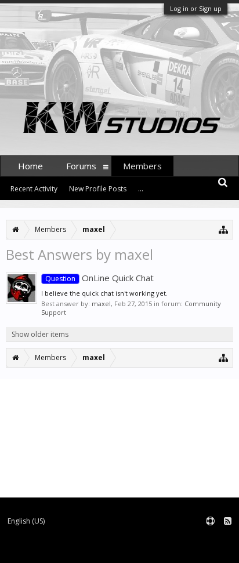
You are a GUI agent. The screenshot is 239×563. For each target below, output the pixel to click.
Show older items (40, 334)
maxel (101, 303)
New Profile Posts (97, 189)
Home (30, 166)
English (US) (26, 521)
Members (142, 166)
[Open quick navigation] (224, 229)
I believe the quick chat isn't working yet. (104, 293)
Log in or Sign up (196, 8)
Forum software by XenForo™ (49, 548)
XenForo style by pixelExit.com (149, 548)
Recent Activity (33, 189)
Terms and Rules (210, 540)
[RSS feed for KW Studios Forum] (227, 521)
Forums (81, 166)
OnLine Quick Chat (99, 278)
